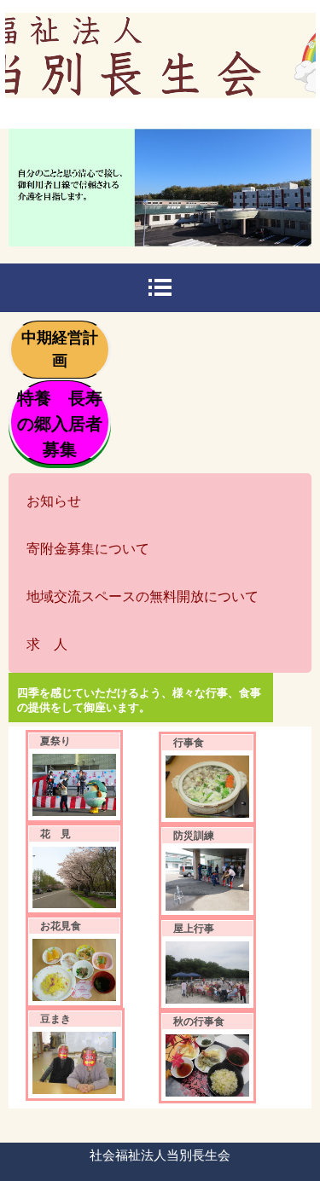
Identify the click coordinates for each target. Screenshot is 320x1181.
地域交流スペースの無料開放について (142, 596)
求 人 (46, 644)
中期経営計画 (59, 349)
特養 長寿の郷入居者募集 (59, 424)
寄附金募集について (87, 548)
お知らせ (53, 501)
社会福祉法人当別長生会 (160, 64)
